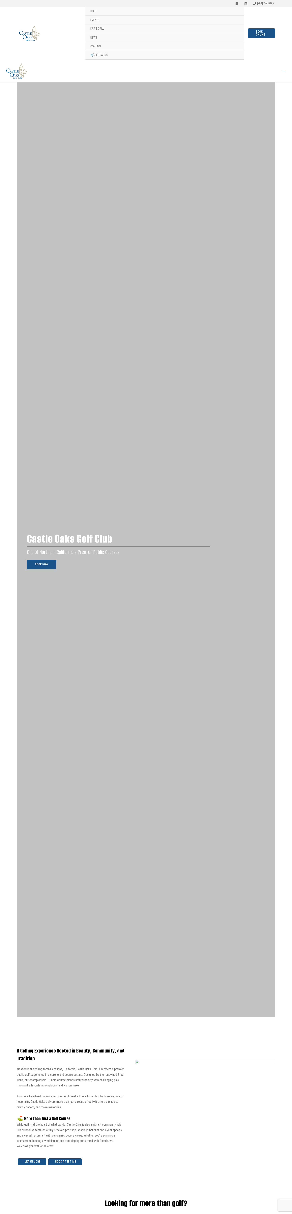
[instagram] (246, 3)
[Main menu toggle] (283, 71)
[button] (261, 33)
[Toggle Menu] (239, 11)
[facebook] (237, 3)
